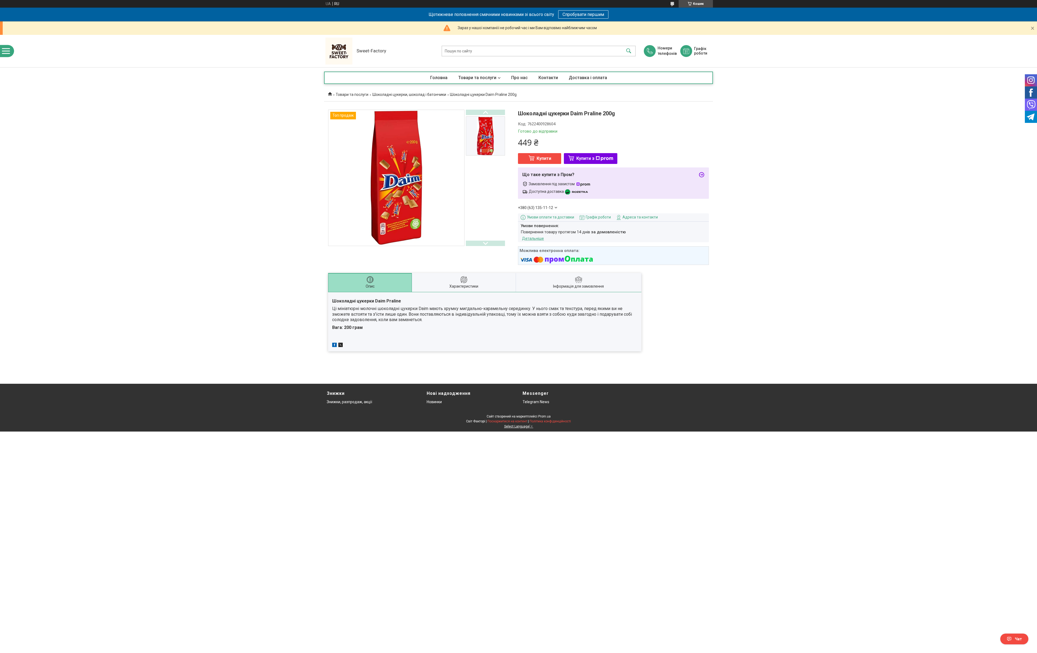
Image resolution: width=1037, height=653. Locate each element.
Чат (1018, 639)
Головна (438, 77)
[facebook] (334, 346)
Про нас (519, 77)
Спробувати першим (583, 14)
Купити (544, 158)
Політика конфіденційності (550, 421)
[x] (340, 346)
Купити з (585, 158)
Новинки (434, 402)
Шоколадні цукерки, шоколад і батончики (409, 94)
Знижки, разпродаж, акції (349, 402)
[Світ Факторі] (338, 51)
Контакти (548, 77)
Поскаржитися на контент (507, 421)
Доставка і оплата (588, 77)
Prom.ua (544, 416)
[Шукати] (628, 51)
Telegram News (536, 402)
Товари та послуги (477, 77)
